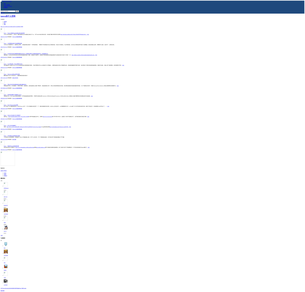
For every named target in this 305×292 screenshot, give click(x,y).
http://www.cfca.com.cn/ (47, 116)
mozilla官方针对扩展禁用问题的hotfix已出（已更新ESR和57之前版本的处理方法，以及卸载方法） (28, 53)
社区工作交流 (15, 77)
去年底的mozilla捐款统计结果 (14, 135)
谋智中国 (14, 288)
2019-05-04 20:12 (4, 57)
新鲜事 (5, 21)
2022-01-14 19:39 (4, 36)
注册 (3, 12)
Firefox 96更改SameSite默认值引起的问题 (16, 33)
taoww (5, 33)
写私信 (5, 170)
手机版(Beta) (18, 288)
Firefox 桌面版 (7, 4)
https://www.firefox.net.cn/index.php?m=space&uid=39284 (12, 26)
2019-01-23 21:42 (4, 67)
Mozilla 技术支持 (8, 288)
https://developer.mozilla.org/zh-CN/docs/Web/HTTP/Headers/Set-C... (74, 34)
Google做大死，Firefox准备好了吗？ (15, 63)
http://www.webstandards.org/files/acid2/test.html (25, 147)
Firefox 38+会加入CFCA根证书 (14, 115)
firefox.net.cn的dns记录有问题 (14, 74)
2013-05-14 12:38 (4, 149)
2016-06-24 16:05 (4, 98)
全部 (2, 235)
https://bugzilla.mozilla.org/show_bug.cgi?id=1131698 (18, 116)
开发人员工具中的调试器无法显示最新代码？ (17, 84)
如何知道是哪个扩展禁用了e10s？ (15, 94)
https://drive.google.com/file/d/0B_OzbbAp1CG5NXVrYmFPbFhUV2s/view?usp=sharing (24, 126)
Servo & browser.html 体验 (13, 105)
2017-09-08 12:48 (4, 88)
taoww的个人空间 (8, 16)
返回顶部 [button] (2, 290)
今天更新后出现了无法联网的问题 (15, 43)
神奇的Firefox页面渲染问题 (13, 146)
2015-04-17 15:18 (4, 118)
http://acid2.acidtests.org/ (40, 147)
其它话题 (14, 139)
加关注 (2, 170)
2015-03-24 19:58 (4, 129)
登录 (2, 12)
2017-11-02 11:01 (4, 77)
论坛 (5, 3)
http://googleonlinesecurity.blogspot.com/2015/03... (59, 126)
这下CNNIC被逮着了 (12, 125)
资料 (5, 24)
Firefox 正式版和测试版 (17, 36)
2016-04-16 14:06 (4, 108)
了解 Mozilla (23, 288)
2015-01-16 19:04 (4, 139)
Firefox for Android (8, 6)
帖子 (5, 23)
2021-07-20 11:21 (4, 47)
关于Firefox (3, 288)
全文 (88, 34)
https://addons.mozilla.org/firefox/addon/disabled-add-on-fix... (83, 55)
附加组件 (6, 7)
